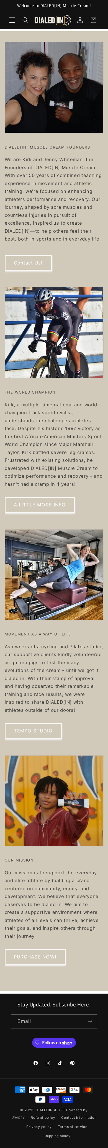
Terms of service (73, 1127)
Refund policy (43, 1117)
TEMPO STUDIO (33, 731)
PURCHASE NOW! (35, 957)
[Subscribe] (90, 1021)
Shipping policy (57, 1136)
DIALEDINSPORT (50, 1110)
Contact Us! (28, 263)
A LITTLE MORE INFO (40, 505)
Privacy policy (39, 1127)
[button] (12, 20)
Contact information (79, 1117)
